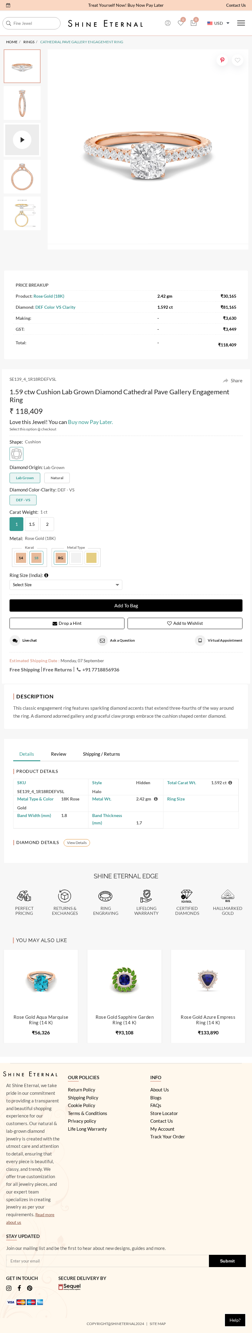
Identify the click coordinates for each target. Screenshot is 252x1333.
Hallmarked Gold (227, 911)
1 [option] (16, 524)
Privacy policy (82, 1121)
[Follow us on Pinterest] (29, 1288)
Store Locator (164, 1113)
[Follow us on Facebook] (19, 1288)
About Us (159, 1089)
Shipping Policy (83, 1097)
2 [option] (47, 524)
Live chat (29, 640)
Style (97, 782)
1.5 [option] (32, 524)
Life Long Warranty (87, 1129)
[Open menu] (241, 23)
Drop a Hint (70, 623)
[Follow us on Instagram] (8, 1288)
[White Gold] (76, 558)
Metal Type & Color (35, 798)
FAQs (155, 1105)
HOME (12, 42)
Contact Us (236, 5)
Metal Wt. (101, 798)
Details (26, 754)
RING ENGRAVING (105, 911)
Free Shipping (25, 669)
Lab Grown (25, 478)
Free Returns (57, 669)
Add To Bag (126, 605)
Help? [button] (235, 1320)
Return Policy (81, 1089)
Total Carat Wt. (181, 782)
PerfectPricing (24, 911)
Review (58, 754)
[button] (8, 5)
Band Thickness (107, 819)
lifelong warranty (146, 911)
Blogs (156, 1097)
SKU (21, 782)
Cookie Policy (81, 1105)
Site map (158, 1323)
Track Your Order (167, 1136)
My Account (162, 1129)
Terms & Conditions (87, 1113)
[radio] (16, 454)
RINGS (28, 42)
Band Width (34, 815)
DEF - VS (23, 500)
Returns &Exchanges (65, 911)
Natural (57, 478)
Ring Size (176, 798)
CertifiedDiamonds (187, 911)
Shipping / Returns (101, 754)
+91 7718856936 (100, 669)
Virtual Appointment (225, 640)
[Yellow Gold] (91, 558)
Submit (227, 1261)
